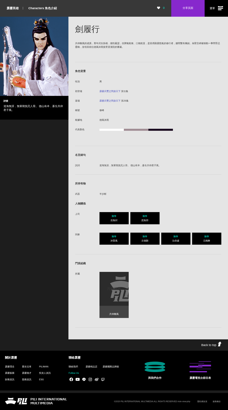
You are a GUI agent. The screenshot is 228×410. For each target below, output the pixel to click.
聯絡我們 (73, 366)
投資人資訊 (45, 373)
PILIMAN (43, 366)
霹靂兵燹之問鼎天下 (110, 91)
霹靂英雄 (13, 8)
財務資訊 (9, 379)
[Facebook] (71, 379)
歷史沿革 (26, 366)
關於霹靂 (11, 357)
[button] (216, 8)
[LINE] (84, 379)
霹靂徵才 (26, 373)
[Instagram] (90, 379)
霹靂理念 (9, 366)
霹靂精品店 (91, 366)
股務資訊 (26, 379)
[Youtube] (77, 379)
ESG (41, 379)
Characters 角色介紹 (42, 8)
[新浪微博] (96, 379)
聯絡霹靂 (75, 357)
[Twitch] (103, 379)
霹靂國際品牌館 (111, 366)
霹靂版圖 (9, 373)
